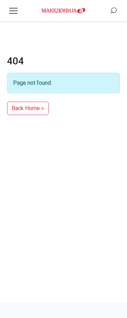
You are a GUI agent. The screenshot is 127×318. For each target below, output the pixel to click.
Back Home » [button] (28, 108)
